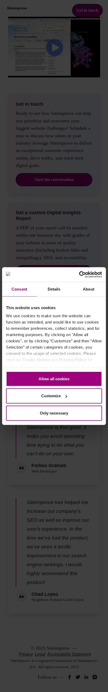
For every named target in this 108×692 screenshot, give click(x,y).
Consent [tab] (19, 289)
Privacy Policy (73, 360)
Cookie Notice (36, 360)
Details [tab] (54, 289)
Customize (51, 396)
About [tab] (88, 289)
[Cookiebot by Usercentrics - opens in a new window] (79, 274)
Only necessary (54, 413)
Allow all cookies (54, 378)
